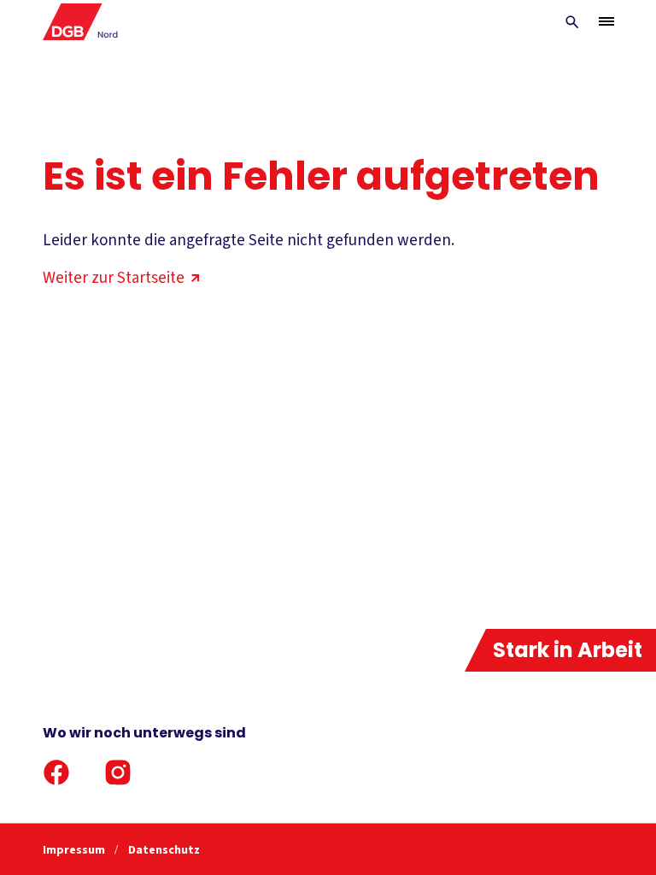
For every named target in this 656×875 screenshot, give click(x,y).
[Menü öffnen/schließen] (606, 21)
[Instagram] (118, 772)
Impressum (75, 850)
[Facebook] (56, 772)
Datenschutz (164, 850)
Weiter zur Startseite (113, 278)
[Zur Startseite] (81, 21)
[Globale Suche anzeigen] (572, 22)
